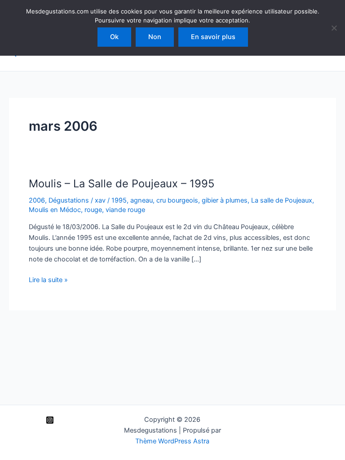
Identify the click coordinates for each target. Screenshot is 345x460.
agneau (141, 200)
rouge (93, 210)
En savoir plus (213, 37)
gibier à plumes (225, 200)
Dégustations (69, 200)
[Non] (333, 27)
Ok (114, 37)
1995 (119, 200)
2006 (37, 200)
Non (154, 37)
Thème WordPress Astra (172, 441)
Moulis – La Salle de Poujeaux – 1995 (121, 183)
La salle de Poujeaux (281, 200)
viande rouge (125, 210)
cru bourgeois (177, 200)
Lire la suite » (48, 280)
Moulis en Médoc (55, 210)
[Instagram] (50, 420)
